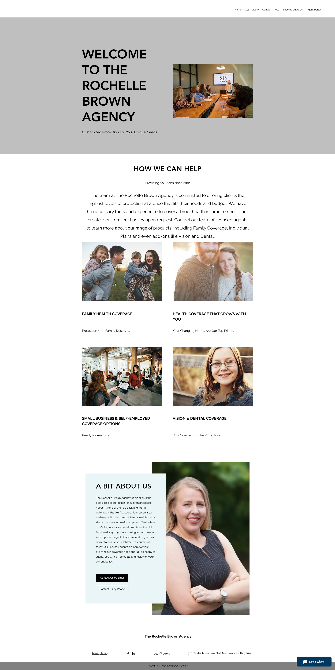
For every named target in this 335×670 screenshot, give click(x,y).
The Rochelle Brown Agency (168, 636)
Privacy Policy (100, 653)
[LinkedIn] (133, 653)
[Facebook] (128, 653)
